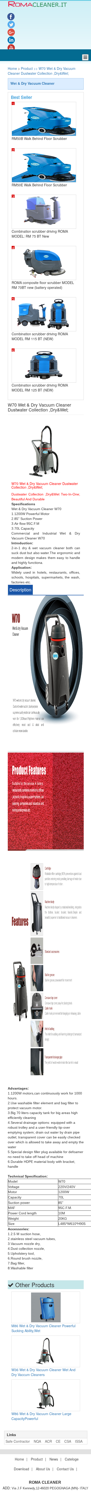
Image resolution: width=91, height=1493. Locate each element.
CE (58, 1441)
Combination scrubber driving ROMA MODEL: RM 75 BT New (40, 234)
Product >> (29, 68)
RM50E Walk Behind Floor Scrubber (39, 184)
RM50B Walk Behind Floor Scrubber (39, 138)
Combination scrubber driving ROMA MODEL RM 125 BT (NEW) (40, 387)
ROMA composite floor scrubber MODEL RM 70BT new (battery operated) (43, 285)
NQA (37, 1441)
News (54, 1459)
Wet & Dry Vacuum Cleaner (32, 83)
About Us (43, 1468)
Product (37, 1459)
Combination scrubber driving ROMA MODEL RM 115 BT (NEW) (40, 336)
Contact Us (65, 1468)
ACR (48, 1441)
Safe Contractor (18, 1441)
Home (13, 68)
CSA (67, 1441)
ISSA (79, 1441)
